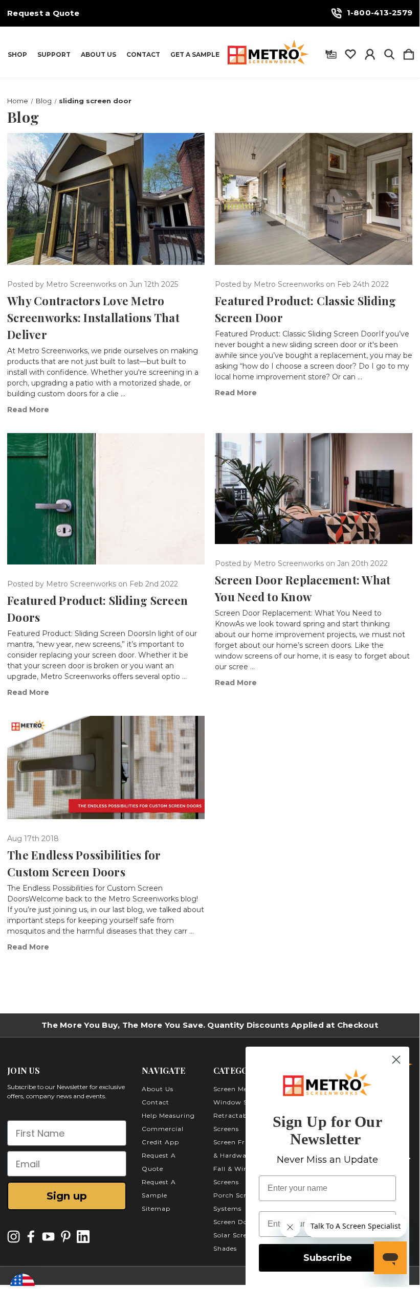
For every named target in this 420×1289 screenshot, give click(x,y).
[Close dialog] (396, 1060)
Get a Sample (194, 55)
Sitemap (156, 1208)
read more (28, 409)
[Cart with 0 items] (408, 52)
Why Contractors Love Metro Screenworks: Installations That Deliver (93, 317)
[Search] (389, 52)
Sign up (67, 1196)
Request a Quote (43, 13)
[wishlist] (350, 52)
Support (54, 55)
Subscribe (327, 1257)
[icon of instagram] (13, 1236)
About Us (98, 55)
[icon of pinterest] (65, 1236)
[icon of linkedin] (83, 1236)
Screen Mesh (234, 1089)
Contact (143, 55)
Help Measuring (168, 1115)
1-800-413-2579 (380, 12)
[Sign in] (370, 52)
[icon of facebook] (31, 1236)
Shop (17, 55)
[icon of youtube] (48, 1236)
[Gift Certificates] (331, 52)
